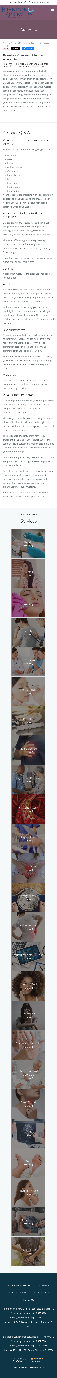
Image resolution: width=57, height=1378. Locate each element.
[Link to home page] (23, 12)
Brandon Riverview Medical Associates (19, 43)
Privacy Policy (42, 1285)
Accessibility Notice (39, 1292)
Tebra (41, 1367)
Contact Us (28, 1300)
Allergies (6, 45)
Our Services (44, 43)
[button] (52, 10)
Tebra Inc (28, 1285)
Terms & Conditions (17, 1292)
